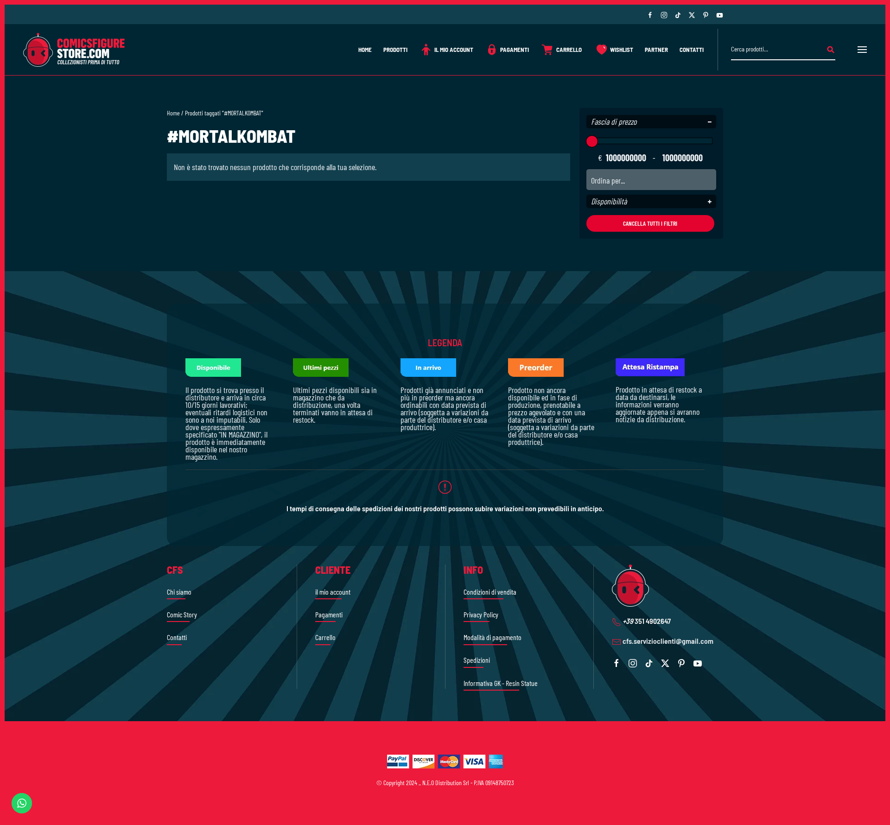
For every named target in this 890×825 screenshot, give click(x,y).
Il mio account (453, 49)
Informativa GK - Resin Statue (501, 683)
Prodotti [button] (395, 49)
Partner (656, 49)
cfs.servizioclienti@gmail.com (668, 640)
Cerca (830, 49)
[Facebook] (650, 14)
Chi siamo (179, 591)
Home (365, 49)
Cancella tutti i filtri (650, 223)
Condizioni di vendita (490, 591)
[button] (862, 49)
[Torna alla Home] (74, 49)
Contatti (692, 49)
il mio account (332, 591)
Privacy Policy (481, 614)
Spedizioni (477, 659)
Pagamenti (514, 49)
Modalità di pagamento (492, 637)
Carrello (569, 49)
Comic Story (182, 614)
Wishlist (621, 49)
